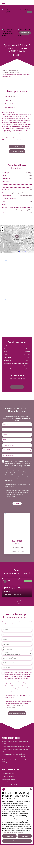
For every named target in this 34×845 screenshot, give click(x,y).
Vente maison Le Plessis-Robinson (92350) (16, 746)
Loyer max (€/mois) (10, 658)
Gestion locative (7, 782)
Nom (4, 429)
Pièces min (6, 667)
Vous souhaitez (6, 449)
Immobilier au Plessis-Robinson (12, 785)
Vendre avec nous (8, 776)
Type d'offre (6, 643)
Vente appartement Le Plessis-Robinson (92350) (15, 742)
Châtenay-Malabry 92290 (10, 73)
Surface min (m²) (9, 663)
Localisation (6, 652)
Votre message (8, 455)
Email (5, 435)
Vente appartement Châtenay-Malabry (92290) (15, 750)
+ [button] (2, 228)
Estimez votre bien (8, 773)
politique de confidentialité (14, 495)
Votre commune (8, 445)
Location (5, 71)
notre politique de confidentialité (12, 832)
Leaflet (15, 252)
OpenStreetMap (23, 252)
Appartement (13, 71)
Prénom (5, 424)
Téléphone (6, 440)
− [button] (2, 230)
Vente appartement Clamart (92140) (14, 754)
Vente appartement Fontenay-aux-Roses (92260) (15, 761)
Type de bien (6, 647)
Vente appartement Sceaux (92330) (14, 757)
